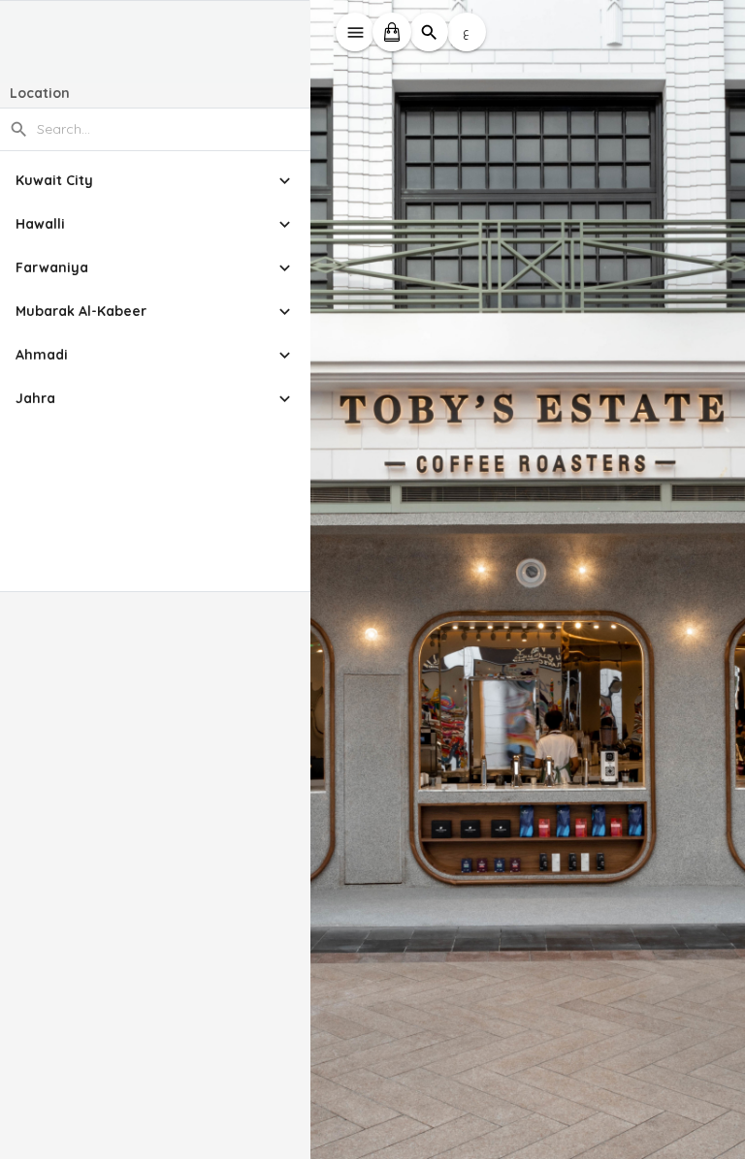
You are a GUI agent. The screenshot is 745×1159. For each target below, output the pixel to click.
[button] (155, 181)
